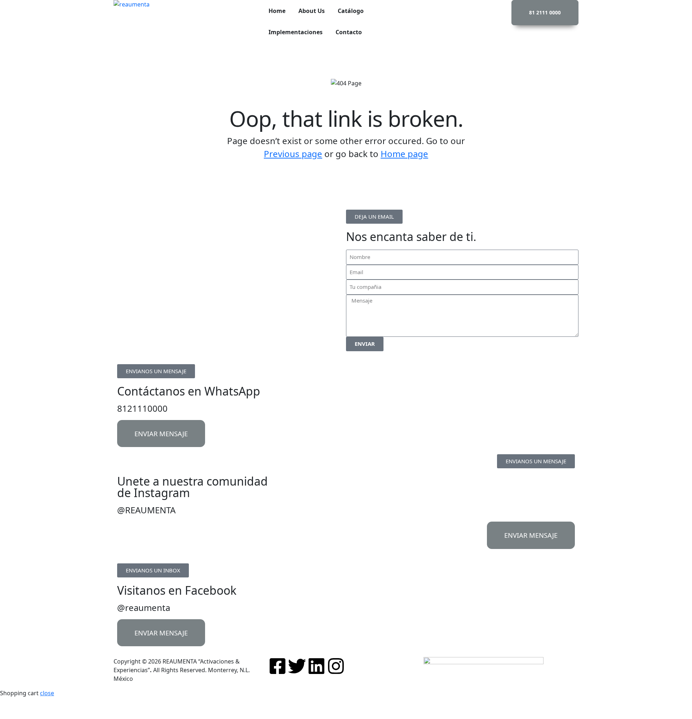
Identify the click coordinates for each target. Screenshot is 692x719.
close (47, 693)
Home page (404, 154)
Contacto (349, 32)
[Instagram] (336, 666)
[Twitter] (297, 666)
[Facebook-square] (278, 666)
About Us (311, 11)
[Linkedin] (316, 666)
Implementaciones (296, 32)
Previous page (293, 154)
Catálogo (351, 11)
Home (277, 11)
